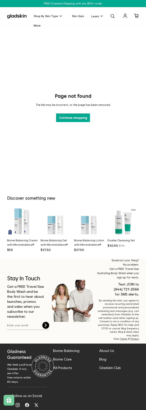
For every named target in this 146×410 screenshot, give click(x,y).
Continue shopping (73, 118)
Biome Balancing (66, 351)
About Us (106, 351)
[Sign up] (45, 325)
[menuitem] (37, 25)
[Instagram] (17, 405)
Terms (123, 338)
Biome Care (62, 359)
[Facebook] (27, 405)
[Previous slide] (44, 221)
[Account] (125, 16)
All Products (62, 368)
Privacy (135, 338)
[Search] (112, 16)
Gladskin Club (110, 368)
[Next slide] (68, 221)
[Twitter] (36, 405)
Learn (95, 16)
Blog (102, 359)
